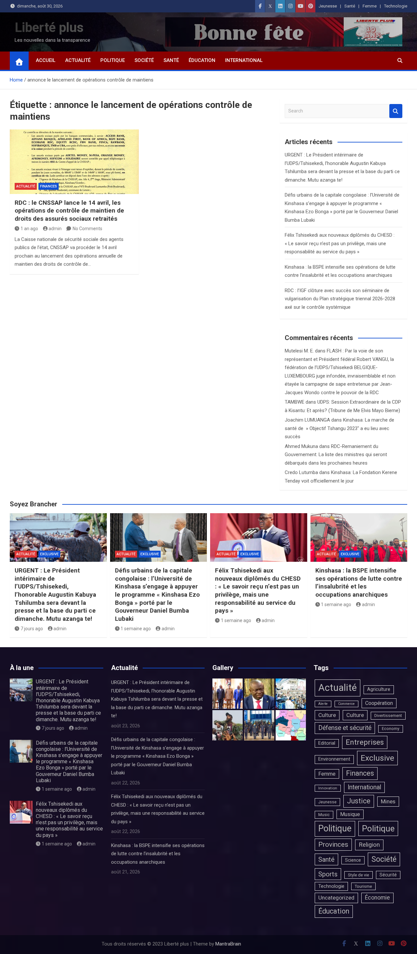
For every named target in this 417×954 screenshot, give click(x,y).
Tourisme (363, 886)
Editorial (326, 743)
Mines (388, 801)
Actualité (78, 60)
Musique (350, 814)
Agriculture (378, 689)
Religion (369, 844)
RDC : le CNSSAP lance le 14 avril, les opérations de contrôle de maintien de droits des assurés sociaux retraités (69, 210)
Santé (349, 6)
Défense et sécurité (344, 728)
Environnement (334, 759)
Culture (327, 715)
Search (395, 111)
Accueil (45, 60)
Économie (377, 897)
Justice (358, 801)
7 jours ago (32, 628)
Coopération (379, 703)
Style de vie (358, 874)
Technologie (395, 6)
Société (144, 60)
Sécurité (388, 874)
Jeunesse (328, 6)
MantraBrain (228, 944)
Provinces (333, 844)
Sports (328, 874)
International (244, 60)
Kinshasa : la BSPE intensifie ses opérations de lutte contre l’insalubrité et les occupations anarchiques (358, 582)
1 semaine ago (136, 628)
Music (324, 814)
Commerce (346, 704)
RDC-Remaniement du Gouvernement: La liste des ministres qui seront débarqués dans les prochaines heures (336, 454)
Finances (48, 186)
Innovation (327, 788)
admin (55, 228)
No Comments (87, 228)
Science (353, 860)
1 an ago (29, 228)
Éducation (202, 60)
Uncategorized (336, 897)
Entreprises (365, 742)
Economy (390, 728)
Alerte (323, 704)
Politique (112, 60)
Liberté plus (49, 27)
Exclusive (49, 554)
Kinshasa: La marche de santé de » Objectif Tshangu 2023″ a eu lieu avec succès (339, 428)
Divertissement (388, 715)
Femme (370, 6)
